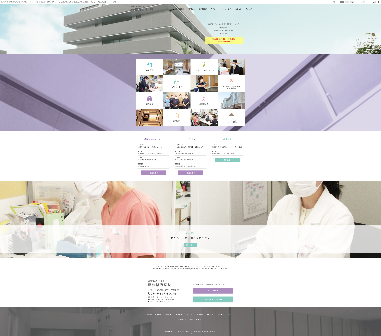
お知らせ (238, 9)
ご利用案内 (203, 9)
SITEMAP (182, 320)
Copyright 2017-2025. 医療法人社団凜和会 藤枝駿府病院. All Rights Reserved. (190, 331)
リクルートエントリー (213, 299)
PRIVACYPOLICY (196, 320)
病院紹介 (181, 9)
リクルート (215, 9)
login (378, 2)
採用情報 (200, 314)
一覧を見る (152, 173)
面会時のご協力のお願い (224, 40)
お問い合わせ (213, 291)
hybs (190, 333)
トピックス (227, 9)
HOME (149, 314)
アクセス (249, 9)
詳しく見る (190, 245)
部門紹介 (192, 9)
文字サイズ (336, 2)
